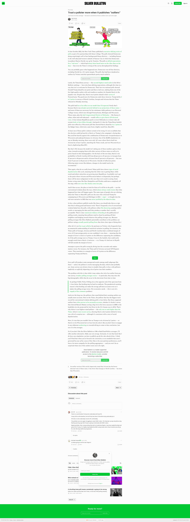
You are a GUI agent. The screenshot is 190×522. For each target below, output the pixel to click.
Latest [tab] (73, 463)
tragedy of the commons (78, 291)
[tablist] (74, 398)
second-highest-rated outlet (103, 83)
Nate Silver (74, 18)
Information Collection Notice (94, 479)
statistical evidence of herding (95, 213)
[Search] (168, 3)
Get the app (101, 520)
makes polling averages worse (87, 276)
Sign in (185, 3)
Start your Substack (92, 520)
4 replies (75, 449)
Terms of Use (102, 477)
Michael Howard (75, 440)
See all (71, 499)
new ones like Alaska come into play (90, 184)
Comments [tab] (71, 398)
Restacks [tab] (78, 398)
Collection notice (20, 520)
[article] (95, 492)
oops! (104, 197)
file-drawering (106, 208)
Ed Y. (72, 412)
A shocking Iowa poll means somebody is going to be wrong (87, 489)
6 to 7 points (116, 124)
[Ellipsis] (121, 412)
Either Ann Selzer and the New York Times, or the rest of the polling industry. (87, 491)
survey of (112, 94)
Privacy (11, 520)
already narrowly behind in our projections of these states (100, 108)
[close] (109, 453)
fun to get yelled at (85, 226)
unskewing (82, 325)
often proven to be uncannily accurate (89, 302)
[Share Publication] (171, 3)
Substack (175, 520)
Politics (70, 9)
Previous (73, 387)
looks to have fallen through (82, 122)
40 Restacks (86, 377)
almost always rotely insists (106, 190)
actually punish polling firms (87, 222)
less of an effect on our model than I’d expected (93, 105)
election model (96, 354)
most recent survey (84, 312)
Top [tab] (70, 463)
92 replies (75, 435)
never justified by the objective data (103, 199)
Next (117, 387)
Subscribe (177, 3)
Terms (14, 520)
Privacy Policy (106, 479)
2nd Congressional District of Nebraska (96, 115)
